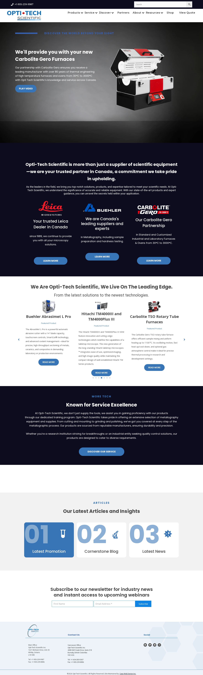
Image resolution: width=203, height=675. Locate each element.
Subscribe (143, 603)
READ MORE (154, 371)
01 (36, 534)
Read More (49, 372)
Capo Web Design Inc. (128, 674)
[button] (93, 377)
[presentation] (4, 84)
